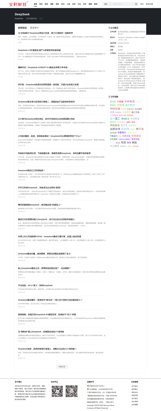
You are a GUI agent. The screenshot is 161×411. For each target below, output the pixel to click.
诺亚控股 (135, 146)
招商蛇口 (123, 146)
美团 (112, 112)
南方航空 (130, 105)
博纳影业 (125, 119)
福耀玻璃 (115, 129)
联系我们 (135, 389)
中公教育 (114, 146)
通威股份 (132, 125)
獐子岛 (140, 128)
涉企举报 (135, 401)
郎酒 (119, 136)
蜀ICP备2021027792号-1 (95, 386)
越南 (112, 142)
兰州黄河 (114, 115)
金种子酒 (122, 115)
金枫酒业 (130, 109)
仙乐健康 (138, 109)
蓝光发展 (113, 133)
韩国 (129, 142)
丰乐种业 (134, 118)
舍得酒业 (136, 135)
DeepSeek (131, 132)
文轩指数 (135, 404)
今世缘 (120, 101)
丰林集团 (129, 101)
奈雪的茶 (132, 129)
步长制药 (114, 139)
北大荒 (123, 109)
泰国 (134, 142)
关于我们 (135, 386)
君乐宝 (113, 102)
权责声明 (135, 395)
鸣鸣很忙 (130, 115)
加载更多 (61, 367)
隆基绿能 (135, 139)
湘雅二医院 (130, 122)
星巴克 (124, 125)
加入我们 (135, 398)
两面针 (113, 105)
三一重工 (115, 118)
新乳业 (130, 146)
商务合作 (135, 392)
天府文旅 (126, 136)
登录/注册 (149, 4)
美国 (123, 142)
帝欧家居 (115, 125)
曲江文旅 (135, 112)
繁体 (142, 4)
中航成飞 (114, 136)
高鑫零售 (126, 112)
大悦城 (120, 105)
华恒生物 (115, 108)
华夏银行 (122, 132)
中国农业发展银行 (124, 139)
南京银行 (139, 102)
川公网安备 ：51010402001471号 (101, 389)
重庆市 (113, 122)
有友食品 (121, 122)
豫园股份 (118, 112)
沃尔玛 (125, 128)
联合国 (118, 143)
